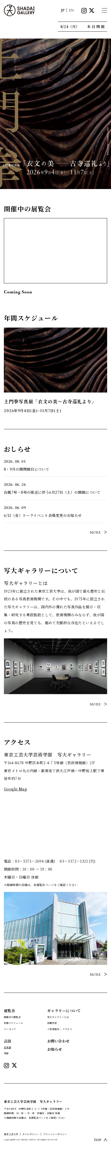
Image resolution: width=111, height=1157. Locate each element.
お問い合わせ (58, 1040)
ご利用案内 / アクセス (59, 1029)
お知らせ (54, 1049)
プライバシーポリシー (55, 1134)
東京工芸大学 (11, 1134)
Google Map (15, 788)
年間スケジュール (13, 1023)
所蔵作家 (52, 1023)
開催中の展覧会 (12, 1017)
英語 (6, 1053)
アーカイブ (10, 1029)
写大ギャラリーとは (58, 1017)
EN (71, 10)
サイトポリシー (30, 1134)
